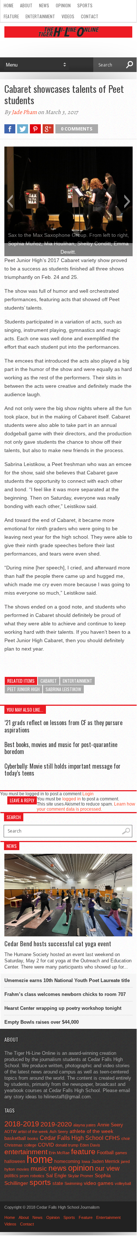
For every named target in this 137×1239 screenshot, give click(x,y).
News (44, 5)
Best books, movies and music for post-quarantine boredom (60, 748)
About (26, 5)
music (39, 1168)
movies (22, 1169)
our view (107, 1168)
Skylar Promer (80, 1176)
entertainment (77, 681)
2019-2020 (56, 1124)
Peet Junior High (23, 689)
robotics (37, 1176)
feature (83, 1151)
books (32, 1138)
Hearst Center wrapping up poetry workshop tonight (62, 1008)
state (57, 1183)
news (57, 1168)
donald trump (66, 1145)
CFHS (112, 1138)
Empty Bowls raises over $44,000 (41, 1022)
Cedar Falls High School (71, 1137)
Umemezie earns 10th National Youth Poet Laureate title (67, 980)
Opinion (63, 5)
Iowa (86, 1161)
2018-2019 (21, 1124)
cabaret (48, 681)
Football (105, 1152)
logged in (71, 799)
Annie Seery (110, 1125)
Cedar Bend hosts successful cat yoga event (57, 943)
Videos (68, 16)
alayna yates (84, 1125)
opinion (81, 1167)
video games (98, 1183)
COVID (46, 1145)
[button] (9, 201)
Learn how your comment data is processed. (86, 807)
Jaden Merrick (105, 1161)
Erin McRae (59, 1153)
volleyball (123, 1183)
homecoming (67, 1161)
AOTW (10, 1131)
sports (40, 1182)
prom (24, 1176)
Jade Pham (24, 112)
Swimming (73, 1183)
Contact (89, 16)
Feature (11, 16)
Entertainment (40, 16)
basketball (15, 1138)
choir (125, 1138)
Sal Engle (56, 1175)
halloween (14, 1161)
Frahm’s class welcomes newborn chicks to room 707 (65, 994)
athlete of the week (91, 1131)
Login (88, 793)
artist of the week (33, 1131)
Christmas (13, 1145)
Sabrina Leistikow (63, 689)
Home (8, 5)
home (40, 1159)
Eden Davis (90, 1145)
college (30, 1145)
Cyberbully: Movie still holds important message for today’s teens (62, 769)
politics (11, 1175)
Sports (85, 5)
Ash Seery (59, 1131)
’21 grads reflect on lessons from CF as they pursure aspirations (63, 726)
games (121, 1153)
